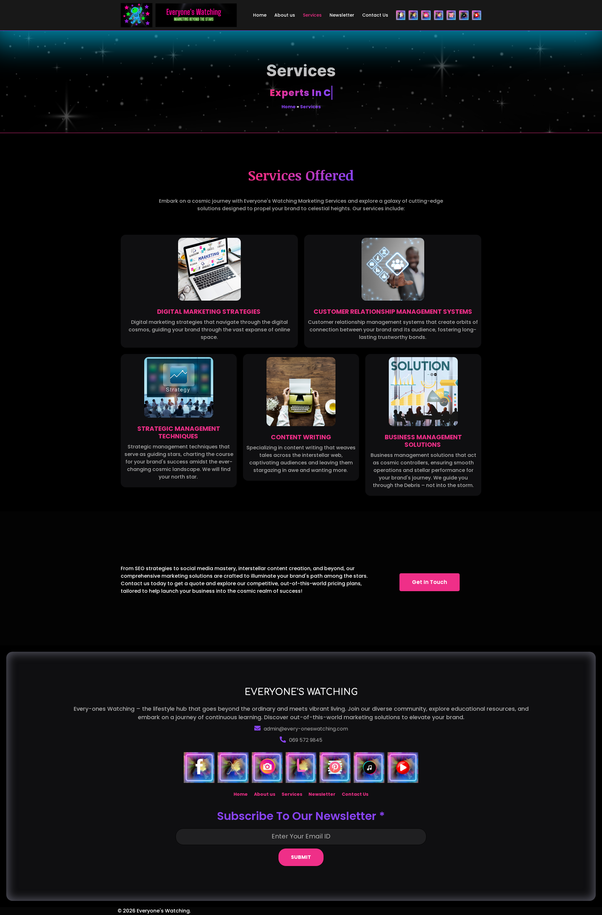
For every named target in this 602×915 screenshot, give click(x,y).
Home (289, 107)
